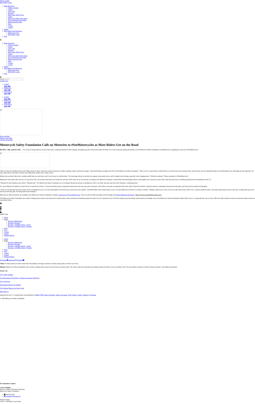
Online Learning (13, 8)
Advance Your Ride (6, 140)
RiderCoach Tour (13, 33)
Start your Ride (5, 136)
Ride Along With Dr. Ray (16, 15)
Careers (10, 27)
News (6, 228)
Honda (58, 295)
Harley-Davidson (49, 295)
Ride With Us (4, 291)
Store (9, 24)
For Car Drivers (5, 281)
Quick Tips (11, 11)
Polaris (74, 295)
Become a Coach (19, 225)
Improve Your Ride (6, 138)
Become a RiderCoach (15, 221)
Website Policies (9, 235)
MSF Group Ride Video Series (17, 18)
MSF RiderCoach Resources (13, 31)
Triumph (85, 295)
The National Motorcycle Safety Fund (12, 288)
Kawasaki (64, 295)
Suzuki (79, 295)
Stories (6, 29)
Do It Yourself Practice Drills (17, 20)
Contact (10, 26)
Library (10, 9)
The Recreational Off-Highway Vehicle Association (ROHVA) (20, 278)
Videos (10, 17)
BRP (41, 295)
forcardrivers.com (74, 195)
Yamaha (93, 295)
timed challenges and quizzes (125, 195)
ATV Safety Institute (6, 275)
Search (2, 79)
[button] (127, 40)
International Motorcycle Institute (10, 285)
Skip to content (4, 1)
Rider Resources (9, 6)
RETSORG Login (6, 2)
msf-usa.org (62, 195)
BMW (38, 295)
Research (11, 13)
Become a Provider (14, 223)
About (6, 217)
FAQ (5, 36)
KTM (69, 295)
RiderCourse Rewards (15, 22)
